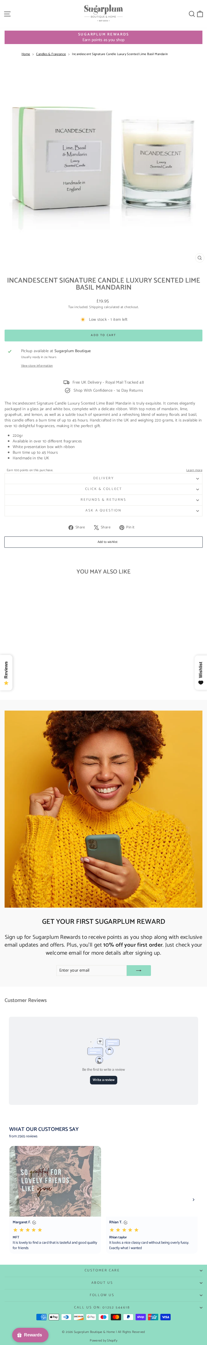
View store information (37, 366)
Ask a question (103, 510)
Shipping (96, 307)
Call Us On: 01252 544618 (102, 1307)
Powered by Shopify (103, 1340)
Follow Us (102, 1295)
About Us (102, 1283)
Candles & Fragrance (51, 54)
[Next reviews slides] (193, 1199)
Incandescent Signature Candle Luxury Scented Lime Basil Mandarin (120, 54)
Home (26, 54)
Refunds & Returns (103, 500)
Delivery (103, 478)
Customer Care (102, 1270)
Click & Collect (103, 489)
